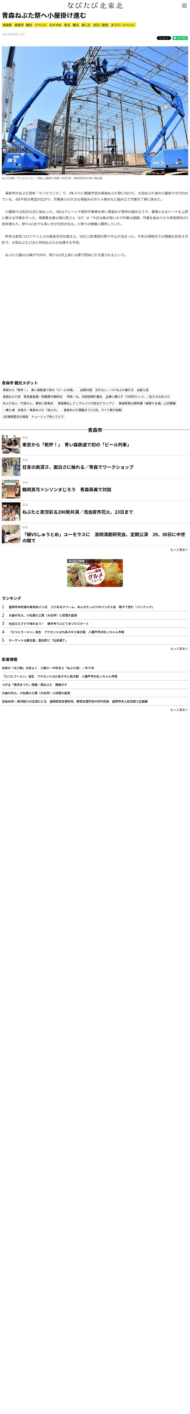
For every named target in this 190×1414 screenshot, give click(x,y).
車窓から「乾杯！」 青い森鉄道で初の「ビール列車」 (39, 390)
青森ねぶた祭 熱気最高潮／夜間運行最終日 (32, 396)
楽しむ (86, 25)
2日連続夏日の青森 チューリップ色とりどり (33, 416)
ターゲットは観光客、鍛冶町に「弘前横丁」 (38, 640)
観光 (29, 25)
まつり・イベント (123, 25)
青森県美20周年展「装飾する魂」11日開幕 (147, 403)
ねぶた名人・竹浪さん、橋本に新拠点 (28, 403)
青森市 (18, 25)
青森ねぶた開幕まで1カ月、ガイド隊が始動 (93, 410)
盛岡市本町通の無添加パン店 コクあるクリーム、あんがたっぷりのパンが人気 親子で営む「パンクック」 (82, 607)
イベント (41, 25)
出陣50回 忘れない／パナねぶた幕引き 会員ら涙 (114, 390)
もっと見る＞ (179, 549)
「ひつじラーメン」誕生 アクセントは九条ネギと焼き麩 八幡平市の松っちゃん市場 (66, 632)
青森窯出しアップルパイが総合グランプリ (86, 403)
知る (67, 25)
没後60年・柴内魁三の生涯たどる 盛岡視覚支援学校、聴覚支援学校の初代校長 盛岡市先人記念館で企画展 (75, 701)
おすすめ (55, 25)
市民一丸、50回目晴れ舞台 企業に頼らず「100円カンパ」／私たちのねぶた (118, 396)
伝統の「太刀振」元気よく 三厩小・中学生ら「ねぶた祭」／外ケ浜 (48, 668)
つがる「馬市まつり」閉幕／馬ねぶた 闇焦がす (34, 684)
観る (76, 25)
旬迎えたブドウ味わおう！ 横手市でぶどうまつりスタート (49, 623)
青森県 (7, 25)
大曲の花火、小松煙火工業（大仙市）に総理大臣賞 (43, 615)
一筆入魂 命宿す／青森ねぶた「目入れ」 (31, 410)
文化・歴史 (100, 25)
